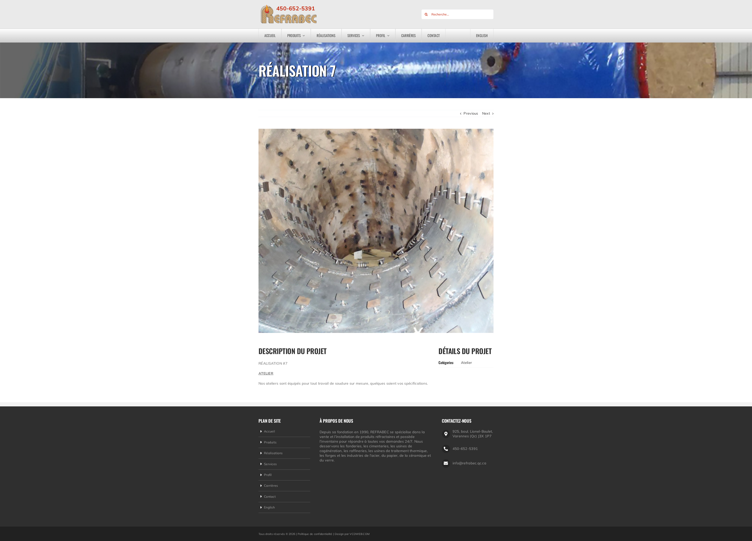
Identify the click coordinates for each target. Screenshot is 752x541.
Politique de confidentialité (315, 534)
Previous (471, 113)
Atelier (466, 362)
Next (486, 113)
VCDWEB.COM (360, 534)
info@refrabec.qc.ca (469, 463)
